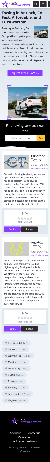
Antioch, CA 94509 (40, 165)
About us (15, 433)
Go (41, 138)
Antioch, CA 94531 (40, 251)
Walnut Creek (19, 355)
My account (25, 437)
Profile (12, 229)
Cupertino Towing (38, 158)
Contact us (33, 433)
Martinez (17, 362)
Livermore (17, 368)
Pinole (15, 381)
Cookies (25, 451)
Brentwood (17, 343)
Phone (29, 229)
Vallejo (15, 374)
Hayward (17, 400)
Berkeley (16, 387)
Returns (36, 447)
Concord (16, 349)
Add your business (25, 441)
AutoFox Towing (37, 244)
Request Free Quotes (23, 73)
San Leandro (19, 394)
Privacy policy (17, 447)
